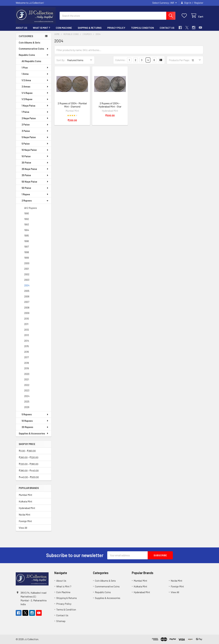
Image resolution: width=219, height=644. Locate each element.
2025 (26, 401)
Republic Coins (27, 54)
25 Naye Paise (29, 168)
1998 (26, 252)
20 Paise (26, 162)
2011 (26, 324)
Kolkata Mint (25, 501)
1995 (26, 235)
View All (23, 527)
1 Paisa (25, 111)
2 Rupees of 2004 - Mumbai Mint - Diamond (72, 105)
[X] (187, 27)
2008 (26, 307)
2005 (26, 290)
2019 (26, 368)
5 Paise (26, 143)
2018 (26, 362)
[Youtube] (200, 27)
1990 (26, 213)
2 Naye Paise (29, 118)
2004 (26, 285)
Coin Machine (64, 27)
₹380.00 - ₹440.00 (29, 470)
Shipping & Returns (89, 27)
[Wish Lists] (185, 15)
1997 (26, 246)
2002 (26, 274)
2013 (26, 335)
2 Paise (26, 124)
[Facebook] (180, 27)
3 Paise (26, 130)
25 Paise (26, 175)
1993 (26, 224)
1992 (26, 219)
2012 (26, 329)
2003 (26, 279)
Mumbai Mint (25, 494)
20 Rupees (27, 427)
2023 (26, 390)
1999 (26, 257)
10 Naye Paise (29, 149)
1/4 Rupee (27, 92)
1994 (26, 230)
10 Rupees (27, 420)
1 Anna (25, 73)
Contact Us (167, 27)
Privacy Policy (116, 27)
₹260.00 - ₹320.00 (28, 457)
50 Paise (26, 187)
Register (198, 2)
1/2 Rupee (27, 99)
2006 (26, 296)
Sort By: (60, 60)
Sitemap (60, 621)
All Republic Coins (31, 61)
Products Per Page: (179, 60)
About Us (21, 27)
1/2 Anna (26, 80)
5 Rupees (27, 414)
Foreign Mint (25, 521)
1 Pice (25, 67)
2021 (26, 379)
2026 (26, 407)
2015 (26, 346)
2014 (26, 340)
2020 (26, 373)
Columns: (120, 59)
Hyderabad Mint (27, 507)
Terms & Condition (142, 27)
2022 (26, 385)
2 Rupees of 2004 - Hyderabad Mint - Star (110, 105)
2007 (26, 301)
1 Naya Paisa (28, 105)
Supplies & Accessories (32, 433)
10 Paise (26, 156)
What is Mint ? (41, 27)
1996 (26, 241)
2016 (26, 351)
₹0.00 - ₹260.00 (27, 450)
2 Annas (26, 86)
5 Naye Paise (29, 137)
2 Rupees (27, 200)
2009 (26, 312)
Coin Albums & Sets (29, 42)
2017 (26, 357)
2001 (26, 268)
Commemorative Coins (31, 48)
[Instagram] (194, 27)
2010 (26, 318)
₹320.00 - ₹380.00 (28, 463)
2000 (26, 263)
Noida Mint (24, 514)
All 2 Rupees (30, 207)
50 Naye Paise (29, 181)
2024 (26, 396)
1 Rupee (26, 194)
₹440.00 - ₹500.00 (29, 477)
